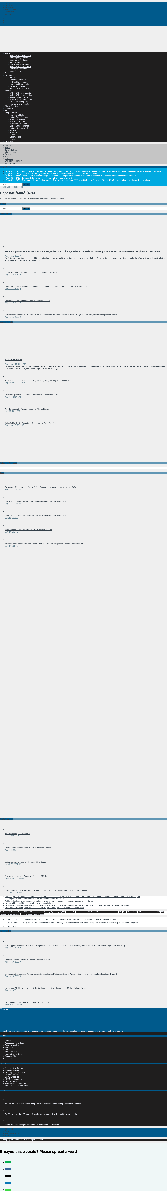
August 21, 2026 (12, 256)
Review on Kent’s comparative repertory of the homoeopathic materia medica (48, 1104)
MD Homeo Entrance (19, 97)
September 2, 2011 (13, 383)
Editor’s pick (5, 931)
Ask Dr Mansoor (13, 359)
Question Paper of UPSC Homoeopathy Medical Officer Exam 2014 (31, 395)
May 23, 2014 (11, 411)
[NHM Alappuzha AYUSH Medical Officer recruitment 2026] (10, 525)
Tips (7, 156)
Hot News (9, 5)
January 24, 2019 (12, 892)
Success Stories (12, 1056)
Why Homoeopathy (13, 161)
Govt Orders (10, 163)
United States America (19, 126)
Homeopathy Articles (19, 58)
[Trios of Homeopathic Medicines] (10, 829)
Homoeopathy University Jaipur (107, 912)
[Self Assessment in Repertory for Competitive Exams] (10, 858)
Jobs (7, 73)
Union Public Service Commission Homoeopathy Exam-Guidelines (31, 423)
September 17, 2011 (13, 364)
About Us (9, 1129)
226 (23, 383)
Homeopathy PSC (59, 912)
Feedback (9, 1135)
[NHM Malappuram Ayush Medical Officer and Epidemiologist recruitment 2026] (10, 511)
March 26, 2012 (11, 864)
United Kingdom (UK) (19, 128)
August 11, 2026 (12, 489)
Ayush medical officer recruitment (11, 912)
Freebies (9, 159)
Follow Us (9, 12)
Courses (8, 75)
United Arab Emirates (19, 117)
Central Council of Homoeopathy (42, 912)
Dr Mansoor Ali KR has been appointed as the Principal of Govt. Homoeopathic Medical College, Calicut (45, 988)
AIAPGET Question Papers (16, 1086)
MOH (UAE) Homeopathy (21, 95)
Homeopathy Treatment (15, 1072)
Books (7, 148)
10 (20, 864)
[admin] (8, 1121)
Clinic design (10, 152)
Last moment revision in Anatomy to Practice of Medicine (27, 876)
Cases (8, 154)
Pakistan (13, 132)
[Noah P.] (8, 1100)
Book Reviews (11, 1052)
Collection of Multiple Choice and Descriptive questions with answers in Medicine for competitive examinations (48, 890)
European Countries (18, 124)
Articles (8, 53)
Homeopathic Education (20, 56)
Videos (8, 145)
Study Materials (11, 106)
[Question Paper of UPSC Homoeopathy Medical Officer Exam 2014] (10, 391)
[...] (38, 260)
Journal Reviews (12, 1075)
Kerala (13, 139)
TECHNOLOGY (12, 150)
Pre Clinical (10, 1047)
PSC (158, 912)
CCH (24, 912)
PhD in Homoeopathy (19, 82)
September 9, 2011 (13, 425)
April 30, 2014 (11, 397)
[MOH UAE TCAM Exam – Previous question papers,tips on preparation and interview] (10, 376)
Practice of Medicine (18, 69)
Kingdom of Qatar (17, 119)
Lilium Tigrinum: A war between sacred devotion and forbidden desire (47, 1114)
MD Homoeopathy (18, 80)
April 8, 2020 (10, 850)
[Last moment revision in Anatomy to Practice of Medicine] (10, 872)
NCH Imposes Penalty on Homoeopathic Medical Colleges (27, 1002)
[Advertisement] (44, 44)
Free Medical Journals (14, 1068)
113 (18, 411)
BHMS (13, 78)
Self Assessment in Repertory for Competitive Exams (25, 862)
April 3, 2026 (10, 990)
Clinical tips (10, 1050)
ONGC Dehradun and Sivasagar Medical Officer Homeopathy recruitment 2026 (36, 501)
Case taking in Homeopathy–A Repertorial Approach (36, 1125)
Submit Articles (11, 10)
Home (7, 3)
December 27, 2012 (13, 878)
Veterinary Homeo (17, 86)
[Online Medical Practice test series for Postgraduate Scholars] (10, 844)
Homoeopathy (70, 912)
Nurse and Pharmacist (19, 84)
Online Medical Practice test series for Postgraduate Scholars (28, 848)
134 (19, 397)
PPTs (7, 111)
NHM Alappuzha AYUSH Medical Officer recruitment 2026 (28, 530)
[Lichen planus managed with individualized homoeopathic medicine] (10, 268)
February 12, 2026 (13, 1004)
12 (22, 836)
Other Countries (16, 137)
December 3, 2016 (13, 836)
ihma (124, 912)
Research (9, 141)
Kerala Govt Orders (13, 1054)
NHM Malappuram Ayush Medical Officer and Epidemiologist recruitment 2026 (36, 515)
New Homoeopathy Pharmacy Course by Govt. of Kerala (27, 409)
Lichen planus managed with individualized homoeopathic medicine (31, 272)
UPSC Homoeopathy (19, 102)
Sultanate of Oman (18, 121)
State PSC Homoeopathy (21, 100)
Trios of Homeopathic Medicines (17, 834)
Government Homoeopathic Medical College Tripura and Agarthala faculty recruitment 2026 (40, 487)
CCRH (28, 912)
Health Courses (11, 1081)
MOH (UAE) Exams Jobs (20, 93)
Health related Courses (20, 89)
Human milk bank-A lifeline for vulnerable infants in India (27, 301)
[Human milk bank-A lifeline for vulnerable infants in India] (10, 296)
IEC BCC (9, 1058)
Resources (9, 7)
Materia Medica (16, 62)
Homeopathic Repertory (20, 64)
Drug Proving (15, 71)
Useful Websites (12, 1077)
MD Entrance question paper (147, 912)
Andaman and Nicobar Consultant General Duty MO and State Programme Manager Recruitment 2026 (45, 544)
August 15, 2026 (12, 317)
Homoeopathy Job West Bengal (86, 912)
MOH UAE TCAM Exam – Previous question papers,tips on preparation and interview (38, 381)
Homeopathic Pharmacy (20, 67)
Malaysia (14, 130)
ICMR (120, 912)
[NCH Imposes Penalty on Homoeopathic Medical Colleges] (10, 998)
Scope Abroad (11, 113)
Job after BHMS (132, 912)
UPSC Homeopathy (13, 1079)
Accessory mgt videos (14, 1043)
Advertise (9, 1131)
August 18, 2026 (12, 274)
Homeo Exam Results (19, 104)
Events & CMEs (12, 1045)
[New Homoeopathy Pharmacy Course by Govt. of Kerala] (10, 405)
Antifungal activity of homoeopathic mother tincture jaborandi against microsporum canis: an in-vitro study (46, 286)
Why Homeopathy (12, 1070)
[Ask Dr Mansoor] (25, 355)
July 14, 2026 (11, 518)
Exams (8, 91)
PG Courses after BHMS (15, 1083)
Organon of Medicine (19, 60)
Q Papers (9, 108)
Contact (8, 14)
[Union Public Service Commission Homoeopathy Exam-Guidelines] (10, 419)
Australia (13, 135)
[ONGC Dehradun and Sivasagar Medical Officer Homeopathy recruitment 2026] (10, 497)
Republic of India (17, 115)
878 (24, 364)
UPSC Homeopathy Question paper (32, 914)
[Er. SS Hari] (8, 1110)
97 (23, 425)
